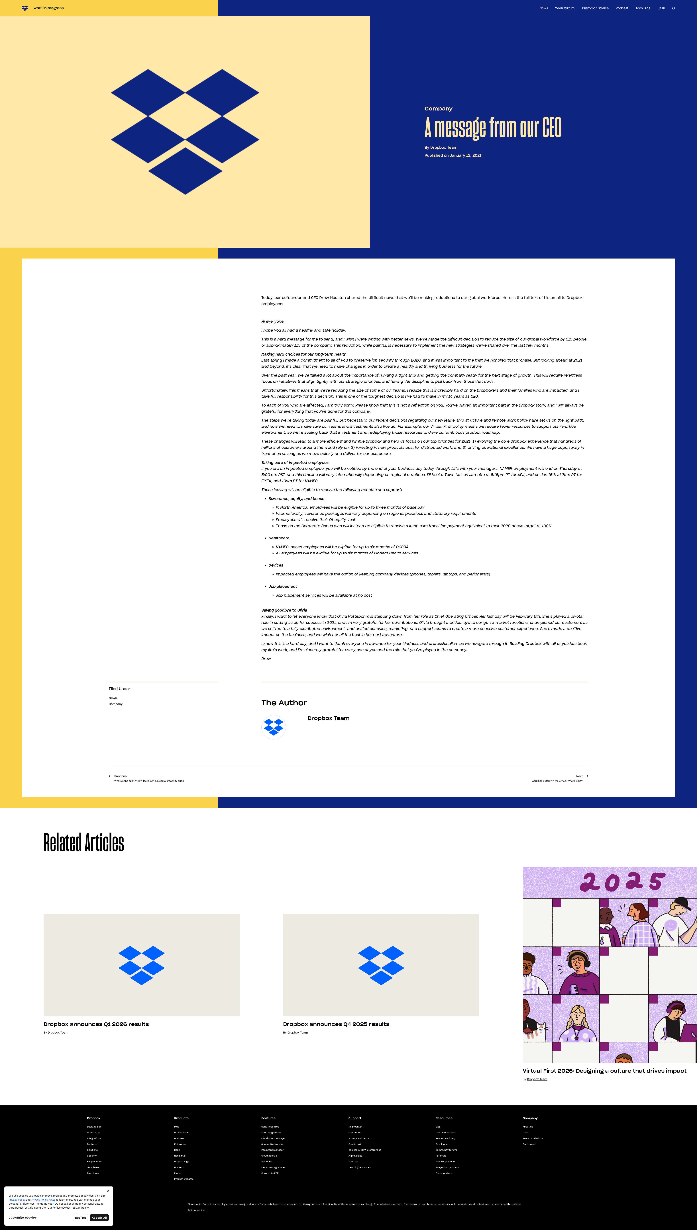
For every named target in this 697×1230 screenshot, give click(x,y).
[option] (120, 974)
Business (179, 1138)
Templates (93, 1167)
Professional (181, 1132)
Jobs (525, 1132)
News (544, 8)
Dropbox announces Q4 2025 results (336, 1024)
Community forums (446, 1150)
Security (92, 1155)
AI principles (355, 1155)
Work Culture (565, 8)
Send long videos (271, 1132)
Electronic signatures (273, 1167)
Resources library (446, 1138)
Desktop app (94, 1126)
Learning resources (359, 1167)
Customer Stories (595, 8)
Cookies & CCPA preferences (364, 1150)
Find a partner (444, 1173)
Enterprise (180, 1144)
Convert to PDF (269, 1173)
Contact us (354, 1132)
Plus (176, 1126)
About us (528, 1126)
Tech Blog (643, 8)
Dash (661, 8)
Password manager (272, 1150)
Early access (94, 1161)
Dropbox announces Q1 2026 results (96, 1024)
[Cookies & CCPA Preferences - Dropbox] (58, 1206)
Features (92, 1144)
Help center (355, 1126)
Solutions (92, 1150)
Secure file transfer (272, 1144)
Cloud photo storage (273, 1138)
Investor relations (533, 1138)
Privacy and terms (358, 1138)
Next (557, 778)
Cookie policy (356, 1144)
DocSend (179, 1167)
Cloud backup (269, 1155)
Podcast (622, 8)
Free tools (93, 1173)
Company (439, 108)
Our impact (529, 1144)
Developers (442, 1144)
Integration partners (447, 1167)
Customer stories (445, 1132)
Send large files (270, 1126)
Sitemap (353, 1161)
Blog (438, 1126)
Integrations (94, 1138)
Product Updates (183, 1179)
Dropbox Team (443, 147)
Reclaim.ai (180, 1155)
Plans (177, 1173)
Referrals (441, 1155)
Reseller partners (445, 1161)
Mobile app (93, 1132)
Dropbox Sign (181, 1161)
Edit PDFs (266, 1161)
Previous (149, 778)
